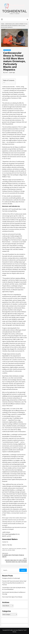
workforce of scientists (19, 118)
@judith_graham (6, 536)
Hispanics (24, 548)
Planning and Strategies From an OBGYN (13, 555)
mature (9, 550)
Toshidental (14, 11)
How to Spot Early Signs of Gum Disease (12, 597)
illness (3, 550)
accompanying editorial (10, 173)
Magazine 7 (21, 630)
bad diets (22, 229)
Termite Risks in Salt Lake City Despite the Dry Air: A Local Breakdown (13, 588)
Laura (6, 72)
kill (7, 550)
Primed (13, 550)
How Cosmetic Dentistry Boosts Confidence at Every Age (13, 593)
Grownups (18, 548)
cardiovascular (12, 548)
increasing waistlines (13, 229)
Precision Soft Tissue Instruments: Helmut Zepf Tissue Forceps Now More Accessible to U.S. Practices (14, 582)
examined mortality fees (13, 298)
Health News (7, 50)
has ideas (4, 429)
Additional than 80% (7, 214)
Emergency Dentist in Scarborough (11, 578)
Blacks (6, 548)
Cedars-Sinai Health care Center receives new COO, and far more (16, 560)
